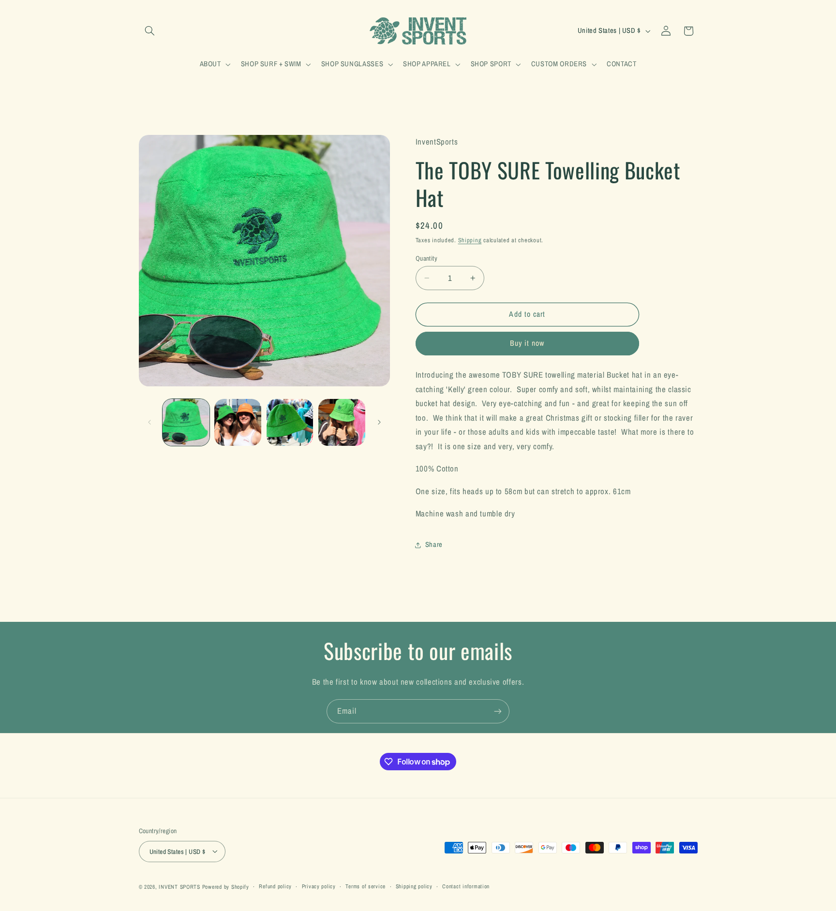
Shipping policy (414, 886)
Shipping (470, 240)
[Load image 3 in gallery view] (290, 422)
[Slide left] (149, 422)
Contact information (466, 886)
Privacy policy (319, 886)
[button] (150, 31)
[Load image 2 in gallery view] (237, 422)
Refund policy (275, 886)
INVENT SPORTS (179, 886)
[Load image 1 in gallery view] (186, 422)
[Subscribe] (498, 711)
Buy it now (527, 343)
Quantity (426, 258)
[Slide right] (379, 422)
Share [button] (434, 544)
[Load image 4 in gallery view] (341, 422)
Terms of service (365, 886)
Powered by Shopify (225, 886)
